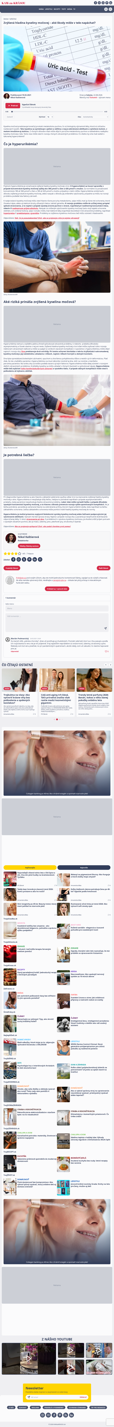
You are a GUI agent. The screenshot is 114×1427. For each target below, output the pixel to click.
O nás (11, 1407)
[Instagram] (103, 2)
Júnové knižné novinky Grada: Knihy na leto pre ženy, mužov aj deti (90, 1185)
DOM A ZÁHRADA (78, 1064)
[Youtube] (99, 2)
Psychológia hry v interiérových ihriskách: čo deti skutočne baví (36, 1067)
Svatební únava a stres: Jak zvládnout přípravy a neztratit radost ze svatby (87, 998)
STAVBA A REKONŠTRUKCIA (29, 1109)
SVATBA (74, 994)
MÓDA (69, 9)
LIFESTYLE (48, 9)
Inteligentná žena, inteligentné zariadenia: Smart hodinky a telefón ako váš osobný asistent (90, 1023)
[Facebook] (95, 2)
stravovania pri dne (35, 519)
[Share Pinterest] (29, 559)
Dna (23, 351)
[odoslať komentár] (105, 628)
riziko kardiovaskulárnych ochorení (36, 368)
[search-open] (110, 9)
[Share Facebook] (13, 559)
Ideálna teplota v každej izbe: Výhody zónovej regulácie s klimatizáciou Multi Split (90, 1138)
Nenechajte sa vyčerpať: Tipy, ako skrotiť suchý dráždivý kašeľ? (35, 1020)
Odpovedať (15, 651)
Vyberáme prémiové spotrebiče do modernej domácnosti (36, 1160)
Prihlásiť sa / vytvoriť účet (57, 589)
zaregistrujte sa (59, 580)
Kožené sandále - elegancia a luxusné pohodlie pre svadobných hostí (87, 929)
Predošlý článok (12, 568)
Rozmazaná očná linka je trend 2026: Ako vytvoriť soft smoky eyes (89, 905)
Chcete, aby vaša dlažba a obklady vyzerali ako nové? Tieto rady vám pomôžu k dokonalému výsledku (36, 1091)
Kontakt (22, 1407)
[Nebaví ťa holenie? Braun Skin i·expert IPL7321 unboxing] (71, 1367)
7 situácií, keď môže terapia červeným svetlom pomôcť (34, 950)
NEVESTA (21, 923)
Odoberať (83, 1397)
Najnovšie (84, 868)
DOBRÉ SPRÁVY (24, 1039)
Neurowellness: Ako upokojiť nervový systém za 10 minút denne (87, 975)
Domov (6, 19)
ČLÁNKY (20, 1016)
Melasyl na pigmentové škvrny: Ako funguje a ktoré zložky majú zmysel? (90, 875)
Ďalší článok (103, 568)
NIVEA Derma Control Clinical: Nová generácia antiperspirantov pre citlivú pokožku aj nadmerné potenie (88, 1046)
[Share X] (24, 559)
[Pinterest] (106, 2)
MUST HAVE (76, 925)
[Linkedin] (110, 2)
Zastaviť (10, 117)
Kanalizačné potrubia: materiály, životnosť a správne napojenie (37, 1137)
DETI (19, 1063)
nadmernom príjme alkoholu (25, 208)
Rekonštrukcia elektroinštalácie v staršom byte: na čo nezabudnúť (36, 1113)
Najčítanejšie (30, 868)
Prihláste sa (21, 578)
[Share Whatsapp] (18, 559)
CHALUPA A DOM (24, 1133)
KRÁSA (41, 9)
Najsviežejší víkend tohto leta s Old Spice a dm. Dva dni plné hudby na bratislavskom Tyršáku (36, 875)
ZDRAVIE (21, 946)
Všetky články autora (29, 546)
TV (74, 9)
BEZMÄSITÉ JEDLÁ (78, 1158)
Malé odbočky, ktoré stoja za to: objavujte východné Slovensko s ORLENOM (35, 1043)
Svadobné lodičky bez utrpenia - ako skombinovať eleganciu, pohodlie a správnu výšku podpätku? (36, 928)
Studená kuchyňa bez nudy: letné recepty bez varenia (89, 1162)
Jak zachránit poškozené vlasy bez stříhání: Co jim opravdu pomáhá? (36, 997)
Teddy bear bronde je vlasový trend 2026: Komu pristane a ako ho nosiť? (35, 890)
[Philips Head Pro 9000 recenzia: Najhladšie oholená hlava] (99, 1350)
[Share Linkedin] (35, 559)
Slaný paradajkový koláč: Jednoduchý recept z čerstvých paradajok (37, 973)
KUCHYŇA (21, 1156)
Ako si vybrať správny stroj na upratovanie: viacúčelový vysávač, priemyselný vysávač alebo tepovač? (90, 1093)
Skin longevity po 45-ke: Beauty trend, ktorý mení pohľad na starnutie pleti (36, 905)
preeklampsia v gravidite (28, 213)
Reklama (35, 1407)
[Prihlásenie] (106, 9)
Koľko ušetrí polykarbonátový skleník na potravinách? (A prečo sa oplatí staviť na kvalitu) (89, 1069)
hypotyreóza (9, 213)
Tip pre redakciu (98, 1407)
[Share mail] (40, 559)
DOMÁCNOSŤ (23, 1086)
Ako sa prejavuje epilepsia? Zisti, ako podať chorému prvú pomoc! (43, 526)
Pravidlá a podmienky (54, 1407)
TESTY (64, 9)
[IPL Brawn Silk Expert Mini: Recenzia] (99, 1367)
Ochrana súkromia (77, 1407)
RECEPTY (57, 9)
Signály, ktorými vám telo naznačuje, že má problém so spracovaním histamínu (90, 952)
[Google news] (65, 1415)
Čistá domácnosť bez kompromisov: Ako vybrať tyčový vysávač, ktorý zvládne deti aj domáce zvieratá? (36, 1184)
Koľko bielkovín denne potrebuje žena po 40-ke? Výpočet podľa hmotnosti (90, 890)
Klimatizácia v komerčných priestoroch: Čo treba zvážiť (90, 1115)
